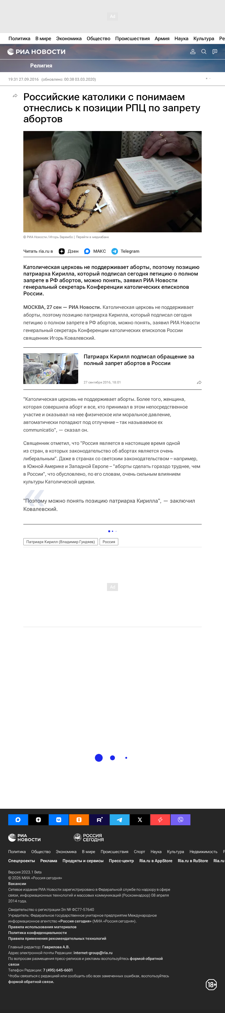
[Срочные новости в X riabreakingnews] (160, 819)
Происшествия (114, 851)
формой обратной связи (30, 981)
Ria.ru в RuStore (193, 860)
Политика (17, 851)
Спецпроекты (21, 860)
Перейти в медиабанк (92, 237)
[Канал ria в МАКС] (18, 819)
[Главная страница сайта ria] (36, 51)
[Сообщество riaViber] (180, 819)
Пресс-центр (121, 860)
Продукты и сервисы (83, 860)
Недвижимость (204, 851)
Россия (109, 542)
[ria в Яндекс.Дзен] (38, 819)
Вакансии (17, 883)
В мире (88, 851)
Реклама (48, 860)
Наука (156, 851)
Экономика (66, 851)
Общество (40, 851)
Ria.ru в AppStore (155, 860)
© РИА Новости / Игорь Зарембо (48, 237)
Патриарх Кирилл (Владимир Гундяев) (60, 542)
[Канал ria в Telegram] (120, 819)
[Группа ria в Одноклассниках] (79, 819)
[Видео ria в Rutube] (99, 819)
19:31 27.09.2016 (23, 79)
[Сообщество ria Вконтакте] (59, 819)
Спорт (139, 851)
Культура (175, 851)
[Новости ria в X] (140, 819)
